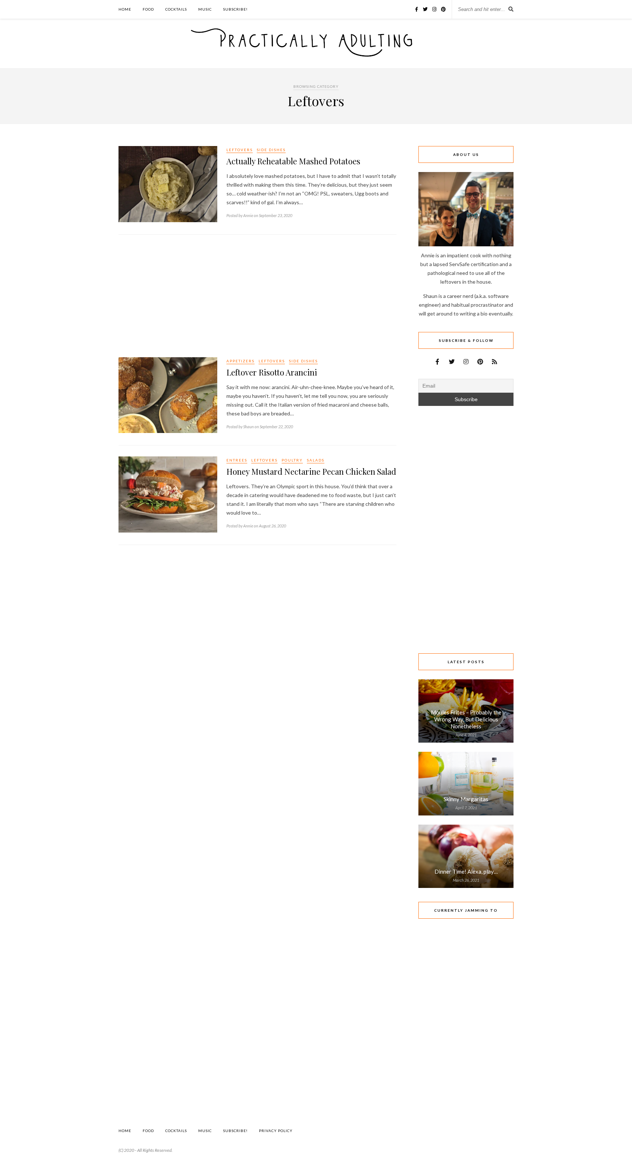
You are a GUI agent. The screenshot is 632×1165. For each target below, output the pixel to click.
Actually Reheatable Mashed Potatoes (293, 161)
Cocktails (176, 9)
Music (205, 9)
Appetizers (240, 361)
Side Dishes (271, 150)
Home (124, 9)
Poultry (292, 460)
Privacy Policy (276, 1130)
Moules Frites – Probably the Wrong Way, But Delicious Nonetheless (466, 719)
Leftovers (239, 150)
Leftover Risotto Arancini (271, 372)
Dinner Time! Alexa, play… (466, 871)
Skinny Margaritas (466, 799)
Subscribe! (235, 9)
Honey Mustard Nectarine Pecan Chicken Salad (311, 471)
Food (148, 9)
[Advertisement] (257, 297)
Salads (315, 460)
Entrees (236, 460)
